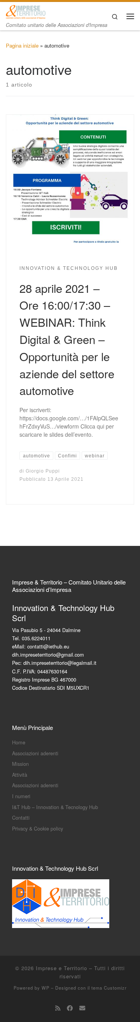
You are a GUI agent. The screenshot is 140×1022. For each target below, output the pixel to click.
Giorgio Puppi (43, 470)
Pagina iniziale (22, 45)
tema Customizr (109, 988)
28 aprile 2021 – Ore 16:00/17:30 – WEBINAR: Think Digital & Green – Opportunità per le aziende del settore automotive (66, 339)
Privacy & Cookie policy (37, 828)
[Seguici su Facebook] (70, 1008)
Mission (20, 763)
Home (18, 742)
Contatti (21, 817)
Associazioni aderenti (35, 753)
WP (45, 988)
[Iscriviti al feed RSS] (57, 1008)
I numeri (21, 796)
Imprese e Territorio (61, 968)
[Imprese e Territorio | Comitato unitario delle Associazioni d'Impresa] (26, 11)
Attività (19, 774)
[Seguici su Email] (82, 1008)
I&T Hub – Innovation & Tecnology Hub (55, 807)
